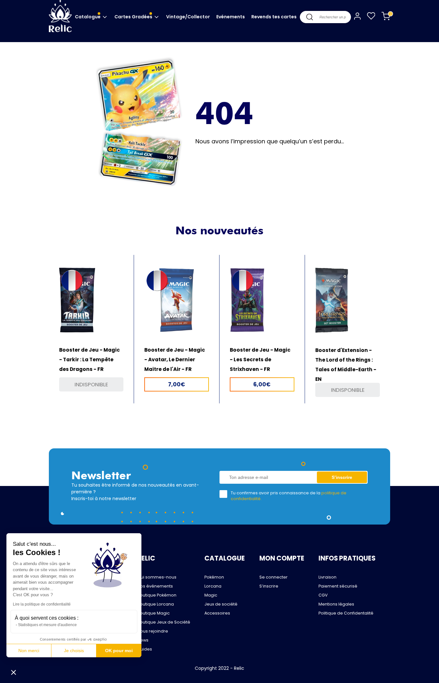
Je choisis (74, 650)
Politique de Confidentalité (345, 613)
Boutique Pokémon (156, 595)
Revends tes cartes (274, 16)
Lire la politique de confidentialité (42, 604)
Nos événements (155, 586)
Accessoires (217, 613)
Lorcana (212, 586)
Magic (210, 595)
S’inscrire (268, 586)
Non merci (28, 650)
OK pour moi (119, 650)
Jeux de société (220, 604)
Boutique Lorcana (155, 604)
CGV (323, 595)
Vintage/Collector (188, 16)
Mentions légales (336, 604)
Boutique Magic (153, 613)
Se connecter (273, 577)
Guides (144, 649)
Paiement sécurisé (337, 586)
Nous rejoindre (152, 631)
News (142, 640)
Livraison (327, 577)
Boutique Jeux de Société (163, 622)
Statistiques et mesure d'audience (47, 625)
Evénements (230, 16)
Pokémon (214, 577)
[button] (13, 672)
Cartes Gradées (133, 16)
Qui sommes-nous (156, 577)
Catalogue (88, 16)
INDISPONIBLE (91, 384)
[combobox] (325, 17)
